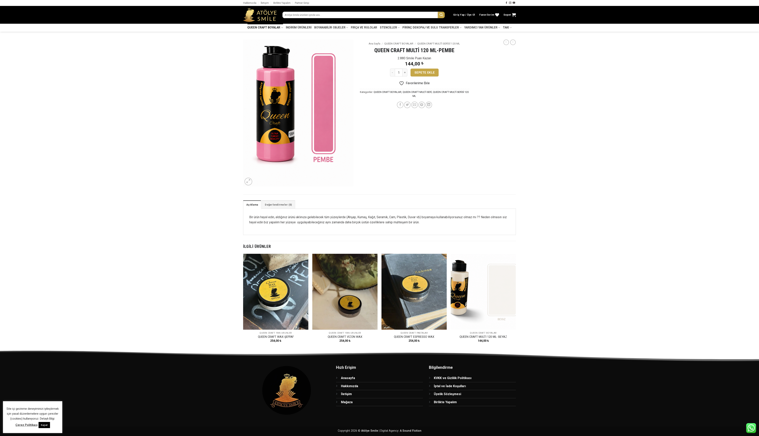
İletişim (265, 2)
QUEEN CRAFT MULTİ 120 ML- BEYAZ (483, 337)
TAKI (506, 27)
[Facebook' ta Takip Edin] (506, 3)
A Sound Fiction (410, 430)
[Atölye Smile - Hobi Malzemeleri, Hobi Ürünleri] (260, 15)
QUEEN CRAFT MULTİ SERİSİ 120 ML (438, 43)
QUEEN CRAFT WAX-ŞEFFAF (276, 337)
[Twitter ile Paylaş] (407, 105)
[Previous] (243, 301)
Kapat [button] (44, 425)
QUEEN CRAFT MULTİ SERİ (417, 92)
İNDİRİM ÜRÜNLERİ (299, 27)
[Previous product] (513, 42)
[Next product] (506, 42)
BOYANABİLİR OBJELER (330, 27)
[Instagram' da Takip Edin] (510, 3)
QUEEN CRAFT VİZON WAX (345, 337)
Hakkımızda (249, 2)
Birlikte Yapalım (282, 2)
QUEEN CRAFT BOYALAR (263, 27)
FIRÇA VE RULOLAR (364, 27)
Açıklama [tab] (252, 204)
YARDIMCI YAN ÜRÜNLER (481, 27)
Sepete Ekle (424, 72)
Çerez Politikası (26, 425)
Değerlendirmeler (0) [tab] (278, 204)
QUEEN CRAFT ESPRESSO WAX (414, 337)
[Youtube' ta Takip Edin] (514, 3)
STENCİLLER (388, 27)
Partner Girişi (302, 2)
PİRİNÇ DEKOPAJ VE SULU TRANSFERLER (430, 27)
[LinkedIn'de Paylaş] (429, 105)
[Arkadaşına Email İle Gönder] (414, 105)
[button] (464, 14)
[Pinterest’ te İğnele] (421, 105)
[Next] (516, 301)
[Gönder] (441, 15)
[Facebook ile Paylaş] (400, 105)
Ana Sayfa (374, 43)
